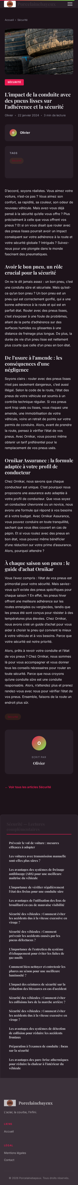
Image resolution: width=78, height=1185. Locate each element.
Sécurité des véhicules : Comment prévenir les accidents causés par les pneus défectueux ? (34, 936)
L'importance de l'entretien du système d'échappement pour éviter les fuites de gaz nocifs (36, 953)
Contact (9, 1160)
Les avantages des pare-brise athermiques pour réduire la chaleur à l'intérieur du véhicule (38, 1064)
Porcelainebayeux (36, 4)
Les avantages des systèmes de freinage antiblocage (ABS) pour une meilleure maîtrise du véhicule (36, 874)
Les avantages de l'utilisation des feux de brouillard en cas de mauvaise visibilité (37, 902)
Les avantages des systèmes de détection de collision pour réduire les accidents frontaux (37, 1033)
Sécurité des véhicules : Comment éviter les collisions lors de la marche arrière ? (37, 1000)
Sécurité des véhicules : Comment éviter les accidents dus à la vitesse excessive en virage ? (38, 918)
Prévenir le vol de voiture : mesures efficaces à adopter (34, 845)
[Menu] (70, 4)
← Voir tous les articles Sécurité (28, 787)
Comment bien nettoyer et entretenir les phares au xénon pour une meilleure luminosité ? (37, 971)
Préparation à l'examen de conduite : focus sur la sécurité (38, 1048)
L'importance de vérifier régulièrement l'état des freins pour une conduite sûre (36, 889)
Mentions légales (15, 1153)
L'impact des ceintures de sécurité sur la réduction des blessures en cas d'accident (37, 986)
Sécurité (22, 19)
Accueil (9, 19)
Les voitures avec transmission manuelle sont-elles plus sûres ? (37, 858)
